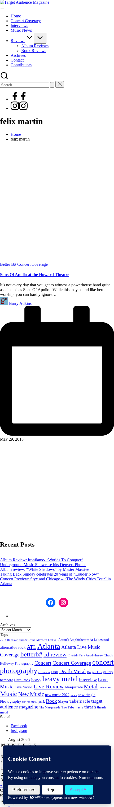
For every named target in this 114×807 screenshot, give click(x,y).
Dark (54, 672)
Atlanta (48, 646)
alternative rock (13, 647)
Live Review (49, 686)
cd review (55, 654)
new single (86, 695)
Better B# (8, 264)
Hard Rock (22, 680)
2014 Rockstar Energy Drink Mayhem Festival (28, 639)
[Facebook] (19, 99)
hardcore (6, 680)
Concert (42, 663)
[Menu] (2, 8)
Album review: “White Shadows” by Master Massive (44, 569)
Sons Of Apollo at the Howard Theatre (34, 274)
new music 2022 (57, 695)
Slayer (63, 701)
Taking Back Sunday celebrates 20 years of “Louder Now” (49, 574)
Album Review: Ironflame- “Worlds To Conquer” (41, 560)
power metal (29, 701)
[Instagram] (19, 108)
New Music (31, 694)
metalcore (105, 687)
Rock (51, 701)
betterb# (31, 654)
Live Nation (24, 687)
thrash (90, 707)
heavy (36, 680)
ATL (31, 647)
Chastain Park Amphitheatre (85, 655)
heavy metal (60, 679)
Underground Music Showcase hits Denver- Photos (43, 564)
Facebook (19, 726)
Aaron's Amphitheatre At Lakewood (83, 640)
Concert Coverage (32, 264)
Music (8, 694)
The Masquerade (49, 707)
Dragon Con (94, 672)
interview (88, 679)
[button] (52, 85)
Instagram (19, 730)
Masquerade (74, 687)
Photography (10, 701)
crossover (44, 672)
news (74, 695)
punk (41, 701)
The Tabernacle (72, 707)
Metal (91, 686)
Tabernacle (79, 701)
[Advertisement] (57, 202)
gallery (108, 672)
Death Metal (72, 671)
